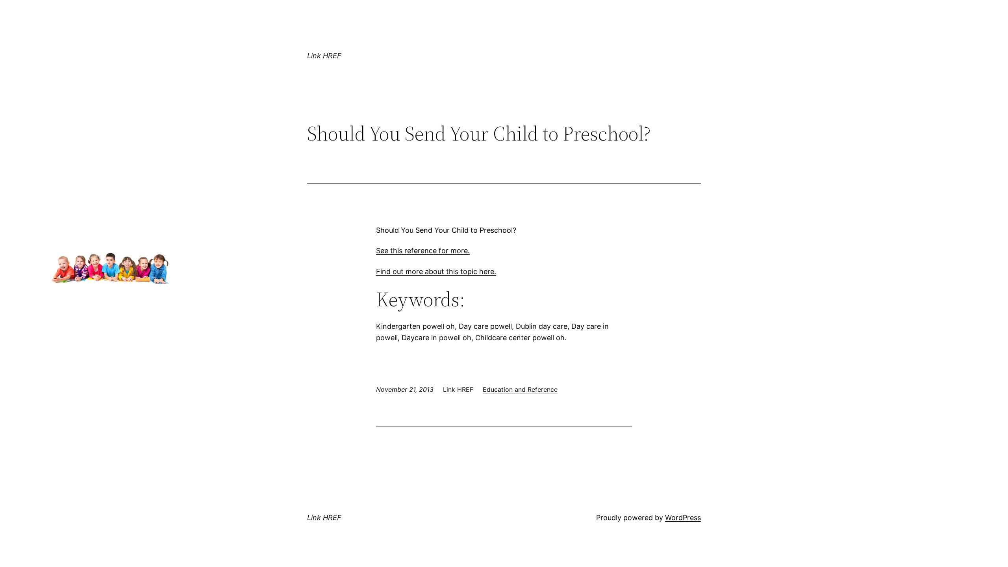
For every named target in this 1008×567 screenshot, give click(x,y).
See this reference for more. (423, 250)
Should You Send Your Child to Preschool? (446, 230)
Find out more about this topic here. (436, 271)
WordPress (683, 517)
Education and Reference (520, 389)
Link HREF (324, 56)
